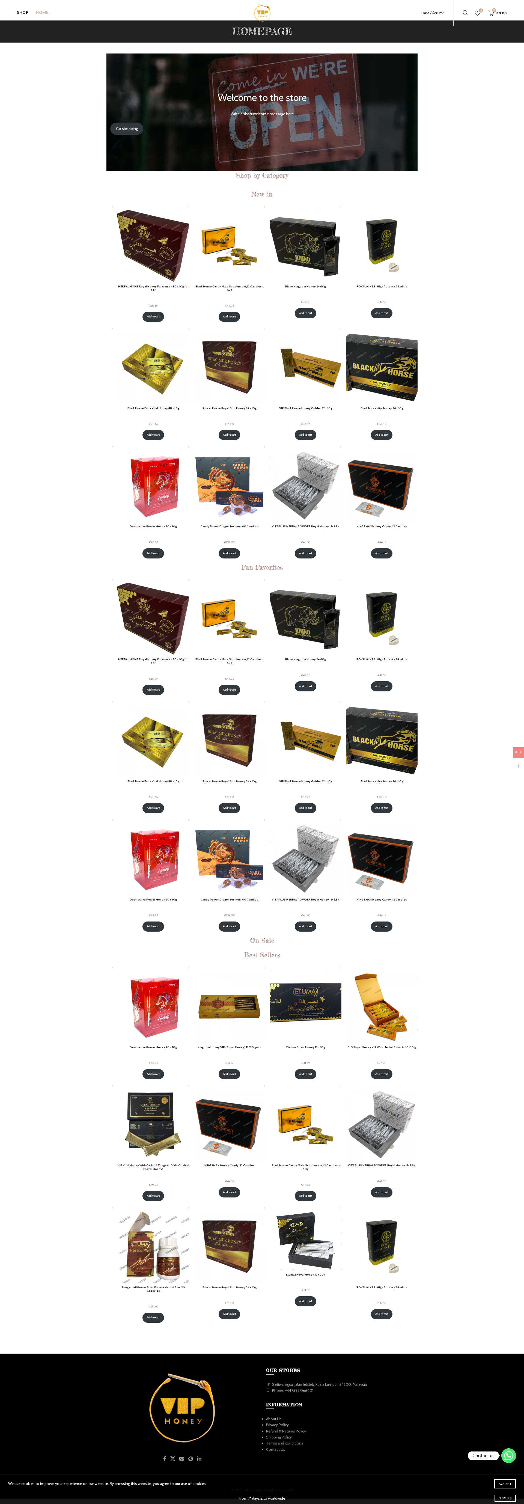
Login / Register (432, 13)
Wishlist (481, 10)
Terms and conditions (284, 1443)
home (42, 13)
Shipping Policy (279, 1437)
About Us (274, 1418)
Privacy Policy (277, 1424)
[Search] (465, 13)
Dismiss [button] (505, 1498)
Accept (505, 1484)
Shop (22, 13)
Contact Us (275, 1449)
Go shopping (127, 128)
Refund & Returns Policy (286, 1431)
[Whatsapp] (508, 1455)
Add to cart (153, 316)
